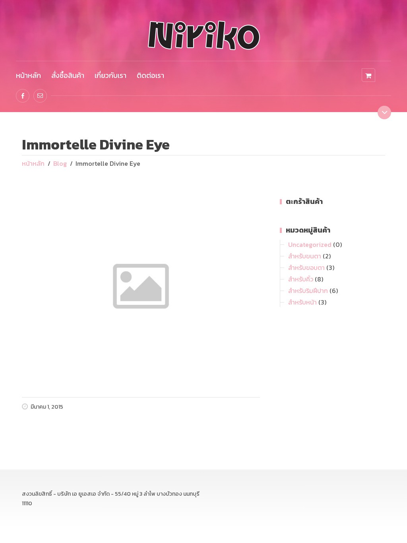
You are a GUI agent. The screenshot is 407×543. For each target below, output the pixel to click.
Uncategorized (309, 244)
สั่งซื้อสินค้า (67, 75)
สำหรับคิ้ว (300, 279)
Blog (60, 163)
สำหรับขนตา (304, 256)
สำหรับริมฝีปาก (308, 290)
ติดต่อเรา (150, 75)
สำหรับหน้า (302, 302)
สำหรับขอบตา (306, 267)
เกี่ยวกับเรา (110, 75)
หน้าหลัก (28, 75)
